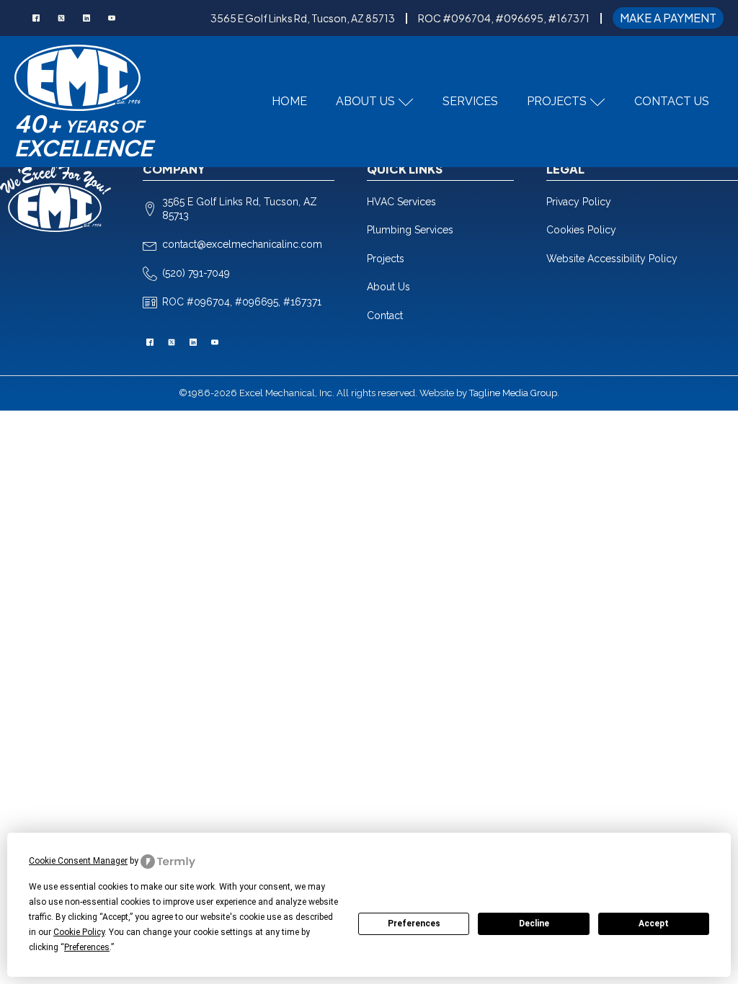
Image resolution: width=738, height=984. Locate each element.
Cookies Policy (581, 230)
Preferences (414, 923)
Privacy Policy (578, 201)
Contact (385, 315)
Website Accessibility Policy (611, 258)
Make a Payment (668, 17)
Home (289, 101)
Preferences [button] (87, 947)
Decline (534, 923)
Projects (557, 101)
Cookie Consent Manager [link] (78, 861)
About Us (365, 101)
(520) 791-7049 (196, 273)
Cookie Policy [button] (79, 932)
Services (470, 101)
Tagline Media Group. (514, 393)
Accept (654, 923)
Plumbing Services (410, 230)
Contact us (671, 101)
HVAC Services (401, 201)
